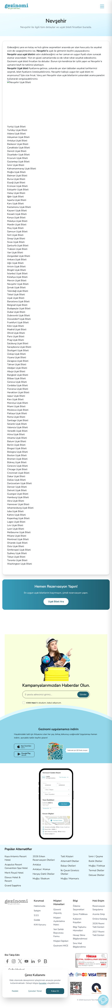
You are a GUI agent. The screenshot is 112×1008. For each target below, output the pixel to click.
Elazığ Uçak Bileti (16, 182)
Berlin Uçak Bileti (16, 445)
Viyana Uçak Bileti (16, 357)
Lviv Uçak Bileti (15, 525)
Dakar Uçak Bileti (16, 476)
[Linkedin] (32, 961)
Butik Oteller (95, 861)
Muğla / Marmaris (70, 878)
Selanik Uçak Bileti (17, 424)
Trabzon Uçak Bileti (17, 249)
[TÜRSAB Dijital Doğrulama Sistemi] (91, 960)
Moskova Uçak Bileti (17, 410)
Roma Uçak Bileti (16, 417)
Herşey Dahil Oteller (44, 874)
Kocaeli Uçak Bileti (17, 214)
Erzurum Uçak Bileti (17, 158)
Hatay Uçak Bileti (16, 193)
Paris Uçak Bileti (15, 336)
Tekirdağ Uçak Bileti (17, 291)
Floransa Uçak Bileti (17, 389)
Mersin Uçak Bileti (16, 280)
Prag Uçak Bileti (15, 340)
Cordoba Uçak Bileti (17, 385)
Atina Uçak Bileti (16, 434)
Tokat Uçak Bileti (16, 294)
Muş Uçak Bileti (15, 228)
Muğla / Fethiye (97, 865)
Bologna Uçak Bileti (17, 452)
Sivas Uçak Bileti (16, 242)
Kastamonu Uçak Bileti (19, 207)
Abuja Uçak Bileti (16, 371)
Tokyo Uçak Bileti (16, 556)
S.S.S (36, 915)
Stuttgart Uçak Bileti (18, 350)
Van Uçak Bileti (15, 252)
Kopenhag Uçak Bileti (18, 518)
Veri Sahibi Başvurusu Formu (58, 933)
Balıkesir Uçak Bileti (17, 144)
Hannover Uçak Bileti (18, 504)
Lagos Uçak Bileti (16, 521)
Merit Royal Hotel (14, 872)
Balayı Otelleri (68, 865)
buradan (43, 983)
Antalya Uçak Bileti (17, 140)
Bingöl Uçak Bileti (16, 270)
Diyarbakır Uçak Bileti (18, 154)
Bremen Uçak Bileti (17, 459)
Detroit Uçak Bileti (17, 490)
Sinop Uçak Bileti (16, 238)
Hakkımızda (39, 906)
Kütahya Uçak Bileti (17, 277)
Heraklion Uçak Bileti (18, 392)
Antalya (37, 864)
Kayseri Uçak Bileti (17, 210)
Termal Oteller (96, 870)
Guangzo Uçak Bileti (17, 493)
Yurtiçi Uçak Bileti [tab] (16, 126)
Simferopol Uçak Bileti (19, 549)
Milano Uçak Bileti (16, 535)
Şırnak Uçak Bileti (16, 287)
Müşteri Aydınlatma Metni (59, 921)
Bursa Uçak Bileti (16, 179)
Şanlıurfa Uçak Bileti (17, 245)
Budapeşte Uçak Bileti (18, 308)
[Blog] (45, 961)
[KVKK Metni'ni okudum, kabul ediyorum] (24, 702)
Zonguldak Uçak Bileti (18, 256)
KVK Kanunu (40, 924)
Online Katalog (99, 918)
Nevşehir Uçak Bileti (18, 284)
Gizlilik (37, 920)
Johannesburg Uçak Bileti (20, 507)
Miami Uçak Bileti (16, 406)
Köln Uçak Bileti (15, 326)
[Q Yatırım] (96, 988)
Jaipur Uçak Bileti (16, 396)
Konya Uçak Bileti (16, 217)
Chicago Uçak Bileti (17, 469)
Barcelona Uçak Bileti (18, 301)
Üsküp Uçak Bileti (16, 354)
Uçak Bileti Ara (56, 601)
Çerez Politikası (80, 914)
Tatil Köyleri (67, 856)
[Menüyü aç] (102, 6)
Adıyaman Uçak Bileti (18, 137)
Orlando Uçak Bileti (17, 542)
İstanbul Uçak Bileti (17, 273)
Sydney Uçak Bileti (17, 553)
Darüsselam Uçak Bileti (19, 483)
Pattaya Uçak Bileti (17, 413)
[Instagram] (13, 961)
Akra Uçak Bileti (15, 500)
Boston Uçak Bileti (17, 455)
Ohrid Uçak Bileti (16, 333)
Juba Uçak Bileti (15, 511)
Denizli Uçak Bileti (16, 151)
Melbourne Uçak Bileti (19, 532)
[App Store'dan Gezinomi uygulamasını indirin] (24, 746)
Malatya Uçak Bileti (17, 221)
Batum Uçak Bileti (16, 441)
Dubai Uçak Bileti (16, 312)
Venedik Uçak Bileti (17, 431)
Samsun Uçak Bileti (17, 231)
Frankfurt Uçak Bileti (18, 322)
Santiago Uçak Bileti (17, 420)
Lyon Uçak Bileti (15, 528)
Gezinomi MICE (60, 945)
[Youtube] (26, 961)
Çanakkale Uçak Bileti (18, 147)
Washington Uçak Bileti (19, 563)
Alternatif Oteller (70, 861)
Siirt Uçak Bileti (15, 235)
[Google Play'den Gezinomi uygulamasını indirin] (24, 754)
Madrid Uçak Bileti (16, 329)
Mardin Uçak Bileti (16, 224)
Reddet (15, 991)
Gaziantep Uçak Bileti (18, 161)
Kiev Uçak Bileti (15, 399)
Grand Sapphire (13, 885)
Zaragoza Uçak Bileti (17, 361)
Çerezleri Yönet (35, 991)
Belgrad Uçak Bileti (17, 305)
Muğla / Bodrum (41, 878)
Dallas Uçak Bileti (16, 479)
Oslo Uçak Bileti (15, 546)
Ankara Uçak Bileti (17, 259)
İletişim (37, 910)
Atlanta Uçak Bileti (17, 438)
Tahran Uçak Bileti (16, 364)
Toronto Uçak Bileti (17, 560)
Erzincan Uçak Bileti (17, 186)
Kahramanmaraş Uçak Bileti (21, 168)
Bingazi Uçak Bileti (17, 448)
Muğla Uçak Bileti (16, 172)
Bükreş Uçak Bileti (17, 462)
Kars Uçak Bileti (15, 203)
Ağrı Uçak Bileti (15, 263)
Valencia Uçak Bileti (17, 427)
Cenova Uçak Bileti (17, 382)
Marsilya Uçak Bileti (17, 403)
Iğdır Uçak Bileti (15, 196)
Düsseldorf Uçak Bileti (19, 319)
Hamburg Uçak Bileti (18, 497)
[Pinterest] (39, 961)
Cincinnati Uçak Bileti (18, 472)
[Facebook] (7, 961)
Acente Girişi (98, 914)
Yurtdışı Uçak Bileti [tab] (17, 130)
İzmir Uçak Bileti (15, 165)
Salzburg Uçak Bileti (17, 343)
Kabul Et (55, 991)
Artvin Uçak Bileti (16, 266)
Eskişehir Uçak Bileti (18, 189)
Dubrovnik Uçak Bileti (18, 315)
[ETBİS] (76, 988)
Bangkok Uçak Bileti (17, 375)
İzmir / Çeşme (96, 856)
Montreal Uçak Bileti (18, 539)
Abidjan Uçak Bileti (17, 368)
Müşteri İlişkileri (60, 941)
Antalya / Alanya (41, 869)
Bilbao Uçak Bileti (16, 378)
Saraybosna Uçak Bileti (19, 347)
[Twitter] (20, 961)
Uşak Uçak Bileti (15, 298)
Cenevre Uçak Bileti (17, 465)
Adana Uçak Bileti (16, 133)
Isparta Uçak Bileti (16, 200)
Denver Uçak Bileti (17, 486)
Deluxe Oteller (96, 875)
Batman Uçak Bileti (17, 175)
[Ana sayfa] (16, 6)
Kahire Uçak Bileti (16, 514)
